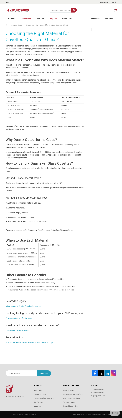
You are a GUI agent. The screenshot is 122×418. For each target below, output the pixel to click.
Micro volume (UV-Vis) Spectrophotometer (24, 306)
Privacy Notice (18, 414)
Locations (37, 406)
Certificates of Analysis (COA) (73, 394)
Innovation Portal (40, 394)
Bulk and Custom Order (71, 406)
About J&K (38, 390)
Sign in (114, 2)
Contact (95, 385)
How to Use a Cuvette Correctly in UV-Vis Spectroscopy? (29, 342)
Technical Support (69, 402)
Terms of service (31, 414)
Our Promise (38, 402)
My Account (104, 2)
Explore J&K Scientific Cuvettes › (19, 318)
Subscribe (44, 373)
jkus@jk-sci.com (99, 396)
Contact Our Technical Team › (18, 330)
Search (74, 10)
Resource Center (17, 25)
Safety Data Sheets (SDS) (71, 398)
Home (6, 25)
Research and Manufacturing (44, 398)
